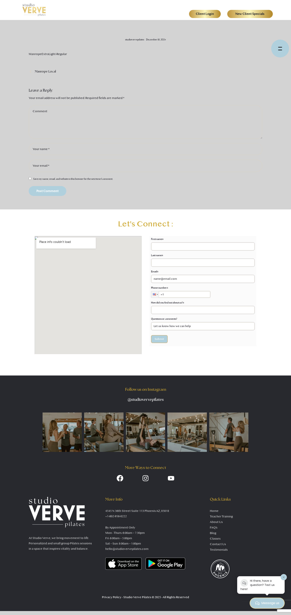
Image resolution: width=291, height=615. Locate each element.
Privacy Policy (111, 597)
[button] (205, 14)
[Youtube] (171, 478)
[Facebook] (120, 478)
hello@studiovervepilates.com (126, 549)
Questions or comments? (164, 319)
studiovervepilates (145, 400)
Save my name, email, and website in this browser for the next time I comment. (73, 179)
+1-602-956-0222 (116, 516)
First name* (157, 239)
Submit (159, 339)
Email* (154, 271)
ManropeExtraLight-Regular (48, 54)
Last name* (157, 255)
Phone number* (159, 288)
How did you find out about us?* (167, 302)
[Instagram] (145, 478)
